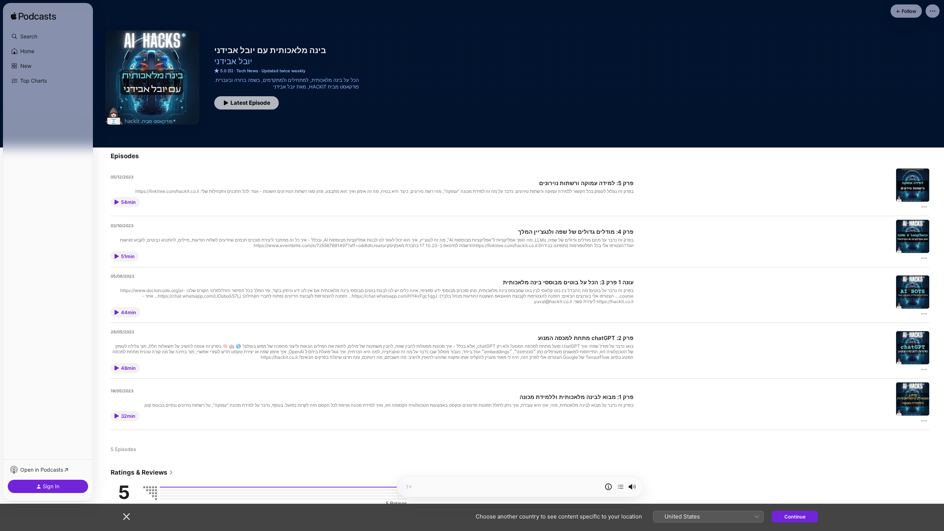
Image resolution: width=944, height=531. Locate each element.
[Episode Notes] (608, 487)
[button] (48, 36)
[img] (33, 16)
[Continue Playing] (620, 487)
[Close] (126, 516)
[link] (142, 472)
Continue (795, 517)
